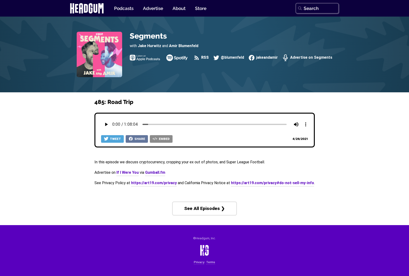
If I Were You (127, 172)
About (179, 8)
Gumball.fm (155, 172)
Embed (164, 139)
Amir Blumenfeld (183, 46)
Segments (148, 35)
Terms (210, 262)
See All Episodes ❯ (204, 208)
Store (200, 8)
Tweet (115, 139)
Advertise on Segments (310, 57)
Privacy (199, 262)
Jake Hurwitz (149, 46)
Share (139, 139)
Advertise (153, 8)
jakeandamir (266, 57)
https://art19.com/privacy (154, 183)
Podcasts (123, 8)
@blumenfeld (232, 57)
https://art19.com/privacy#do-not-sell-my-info (272, 183)
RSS (204, 57)
